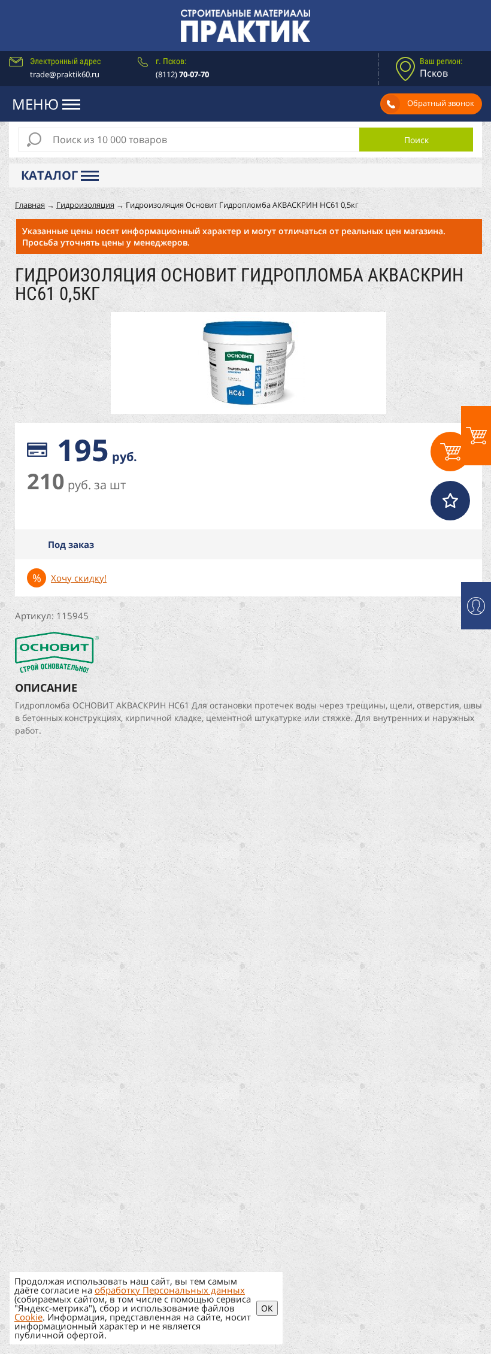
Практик (245, 25)
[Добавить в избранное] (450, 500)
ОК (267, 1308)
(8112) (182, 74)
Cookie (28, 1317)
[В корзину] (450, 451)
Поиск (416, 140)
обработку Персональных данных (170, 1290)
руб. (97, 450)
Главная (30, 204)
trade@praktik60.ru (64, 74)
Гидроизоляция (85, 204)
